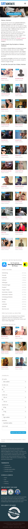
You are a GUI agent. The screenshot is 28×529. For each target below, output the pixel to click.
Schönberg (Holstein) (14, 297)
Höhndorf (14, 277)
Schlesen (14, 280)
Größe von (4, 395)
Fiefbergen (14, 282)
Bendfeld (14, 299)
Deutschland (9, 439)
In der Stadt (5, 426)
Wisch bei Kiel (14, 309)
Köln (5, 479)
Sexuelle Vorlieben (8, 471)
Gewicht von (5, 404)
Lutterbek (14, 304)
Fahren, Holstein (5, 80)
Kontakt (11, 527)
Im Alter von (5, 385)
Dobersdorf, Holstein (14, 294)
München (6, 481)
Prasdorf (14, 287)
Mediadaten (5, 527)
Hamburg (6, 483)
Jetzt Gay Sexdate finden (18, 432)
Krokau (14, 301)
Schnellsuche (7, 465)
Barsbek (14, 306)
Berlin (5, 477)
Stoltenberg (14, 273)
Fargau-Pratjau (14, 289)
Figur (3, 414)
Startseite (3, 439)
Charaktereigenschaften (9, 469)
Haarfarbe (4, 420)
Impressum (22, 527)
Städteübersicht (7, 467)
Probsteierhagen (14, 285)
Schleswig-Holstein (17, 439)
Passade (14, 275)
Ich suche (4, 379)
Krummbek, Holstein (14, 292)
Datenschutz (16, 527)
